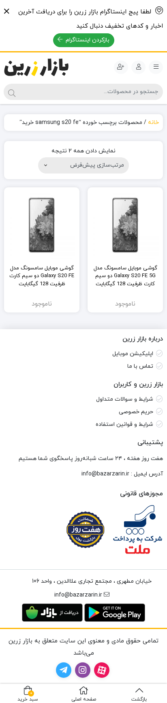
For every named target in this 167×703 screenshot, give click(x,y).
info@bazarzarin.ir (105, 474)
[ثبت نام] (121, 67)
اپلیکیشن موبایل (132, 354)
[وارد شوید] (138, 67)
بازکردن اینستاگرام (86, 40)
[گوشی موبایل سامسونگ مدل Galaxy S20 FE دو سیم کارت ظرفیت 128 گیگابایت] (41, 225)
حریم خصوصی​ (136, 412)
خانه (153, 122)
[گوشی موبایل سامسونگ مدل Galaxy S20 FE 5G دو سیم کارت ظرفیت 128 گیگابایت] (125, 225)
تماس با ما (140, 366)
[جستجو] (12, 92)
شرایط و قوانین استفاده (124, 424)
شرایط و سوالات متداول (124, 399)
